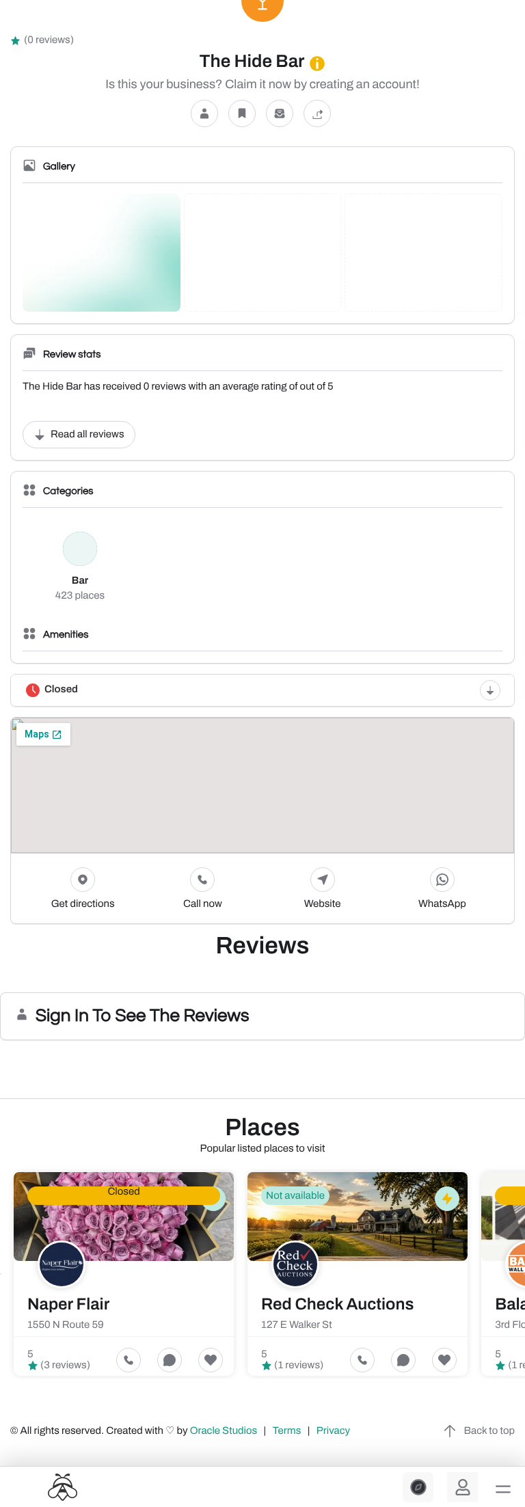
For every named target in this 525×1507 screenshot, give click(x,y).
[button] (503, 1489)
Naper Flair (68, 1305)
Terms (287, 1431)
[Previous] (0, 1274)
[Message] (279, 113)
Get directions (83, 904)
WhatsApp (442, 904)
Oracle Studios (225, 1431)
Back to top (489, 1431)
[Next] (524, 1274)
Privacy (334, 1431)
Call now (202, 904)
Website (322, 904)
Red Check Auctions (337, 1305)
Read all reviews (87, 434)
